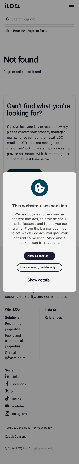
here (56, 242)
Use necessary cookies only (38, 267)
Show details (39, 280)
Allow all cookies (37, 255)
